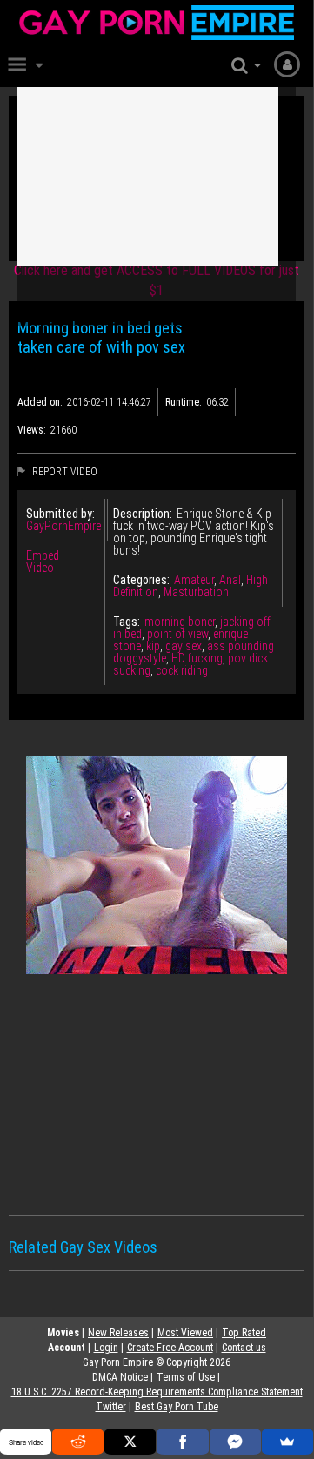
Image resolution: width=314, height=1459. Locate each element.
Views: (31, 430)
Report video (63, 472)
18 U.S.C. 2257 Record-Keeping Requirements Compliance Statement (157, 1392)
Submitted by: (60, 514)
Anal (230, 580)
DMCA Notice (120, 1377)
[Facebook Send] (235, 1442)
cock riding (182, 670)
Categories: (141, 580)
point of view (177, 634)
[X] (130, 1442)
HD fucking (197, 658)
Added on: (40, 402)
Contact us (244, 1347)
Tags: (126, 621)
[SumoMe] (287, 1442)
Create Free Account (170, 1347)
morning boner (179, 622)
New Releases (118, 1333)
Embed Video (42, 561)
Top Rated (244, 1333)
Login (106, 1347)
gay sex (183, 646)
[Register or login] (287, 63)
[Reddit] (78, 1442)
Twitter (111, 1407)
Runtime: (183, 402)
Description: (142, 514)
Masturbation (196, 592)
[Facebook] (182, 1442)
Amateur (194, 580)
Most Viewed (185, 1333)
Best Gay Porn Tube (176, 1407)
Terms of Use (186, 1377)
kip (153, 646)
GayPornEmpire (63, 526)
